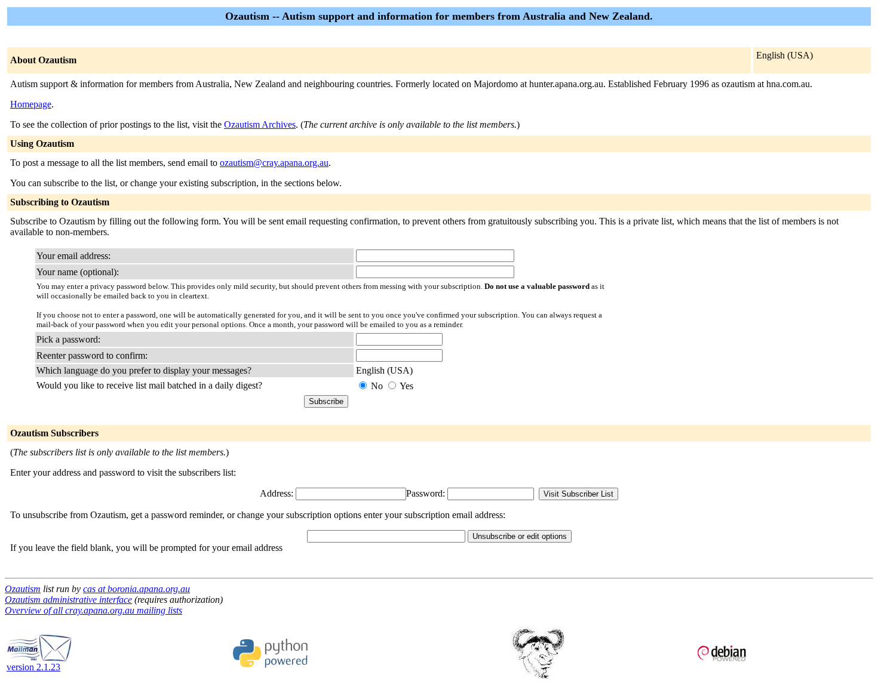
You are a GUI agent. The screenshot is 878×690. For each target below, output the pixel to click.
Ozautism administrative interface (68, 599)
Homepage (30, 104)
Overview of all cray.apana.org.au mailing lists (93, 610)
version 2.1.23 (33, 667)
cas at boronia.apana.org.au (136, 589)
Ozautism (23, 589)
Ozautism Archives (260, 124)
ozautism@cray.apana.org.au (274, 163)
